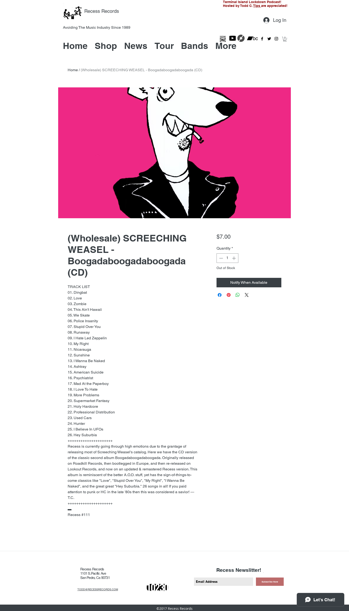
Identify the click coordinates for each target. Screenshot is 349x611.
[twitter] (269, 38)
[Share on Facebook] (219, 295)
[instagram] (276, 38)
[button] (285, 39)
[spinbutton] (227, 258)
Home (73, 70)
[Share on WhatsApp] (238, 295)
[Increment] (234, 258)
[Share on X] (247, 295)
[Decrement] (220, 258)
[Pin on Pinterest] (228, 295)
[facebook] (262, 38)
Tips (257, 6)
